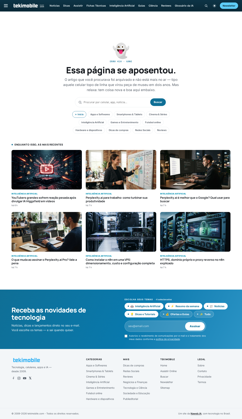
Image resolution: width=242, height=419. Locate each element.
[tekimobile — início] (28, 5)
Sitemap (165, 387)
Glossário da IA (184, 5)
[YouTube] (24, 378)
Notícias (55, 5)
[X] (30, 378)
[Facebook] (13, 378)
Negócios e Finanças (135, 382)
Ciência (153, 5)
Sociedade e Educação (136, 393)
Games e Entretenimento (124, 122)
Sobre (201, 365)
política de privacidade (168, 339)
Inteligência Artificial (122, 5)
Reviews (166, 5)
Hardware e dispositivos (88, 130)
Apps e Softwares (100, 114)
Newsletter (229, 5)
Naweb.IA (196, 413)
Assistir (78, 5)
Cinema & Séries (158, 114)
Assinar (195, 326)
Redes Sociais (142, 130)
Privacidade (204, 376)
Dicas (66, 5)
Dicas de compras (118, 130)
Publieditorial (130, 398)
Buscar (158, 102)
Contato (202, 371)
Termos (202, 382)
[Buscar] (206, 6)
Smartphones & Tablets (129, 114)
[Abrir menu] (5, 5)
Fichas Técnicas (96, 5)
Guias (141, 5)
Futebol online (153, 122)
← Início (79, 114)
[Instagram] (19, 378)
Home (163, 365)
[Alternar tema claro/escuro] (214, 5)
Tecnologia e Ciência (135, 387)
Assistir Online (168, 371)
